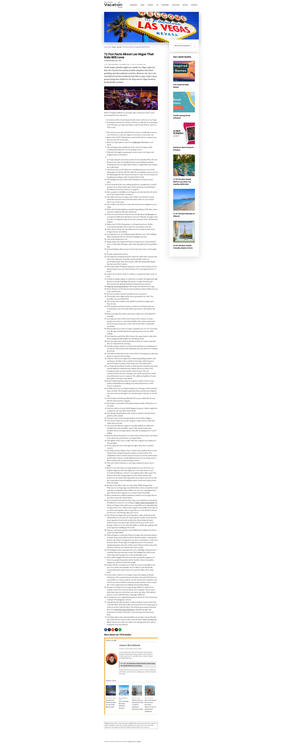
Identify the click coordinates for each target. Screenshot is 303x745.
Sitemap (139, 741)
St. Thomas (149, 214)
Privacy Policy (132, 741)
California (136, 142)
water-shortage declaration (124, 610)
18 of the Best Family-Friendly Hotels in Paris (183, 246)
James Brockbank (129, 645)
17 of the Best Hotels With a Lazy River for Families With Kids (182, 181)
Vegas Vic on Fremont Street (117, 286)
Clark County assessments (144, 503)
